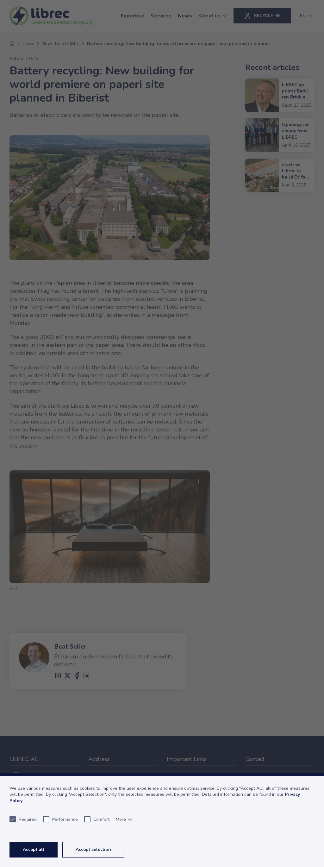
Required (28, 819)
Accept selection (93, 849)
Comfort (101, 819)
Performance (65, 819)
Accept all (33, 849)
